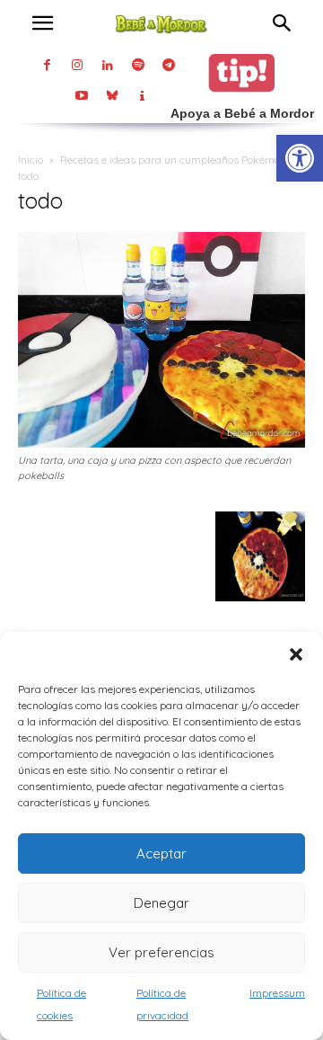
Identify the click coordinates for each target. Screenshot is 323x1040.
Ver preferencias (161, 952)
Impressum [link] (277, 993)
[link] (299, 158)
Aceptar (161, 853)
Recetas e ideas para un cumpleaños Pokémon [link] (173, 159)
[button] (296, 654)
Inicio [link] (30, 159)
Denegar (161, 902)
